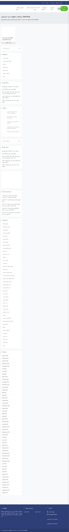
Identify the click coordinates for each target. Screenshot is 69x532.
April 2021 (4, 395)
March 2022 (4, 377)
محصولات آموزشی (44, 8)
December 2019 (5, 427)
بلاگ (43, 3)
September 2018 (6, 461)
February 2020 (5, 421)
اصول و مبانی (5, 260)
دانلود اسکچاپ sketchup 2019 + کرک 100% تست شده (10, 209)
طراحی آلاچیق (5, 306)
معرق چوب (5, 333)
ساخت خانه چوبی (37, 8)
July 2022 (4, 369)
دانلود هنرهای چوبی (7, 284)
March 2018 (4, 474)
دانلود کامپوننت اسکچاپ (7, 272)
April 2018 (4, 472)
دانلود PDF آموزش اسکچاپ (8, 266)
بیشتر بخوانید (8, 43)
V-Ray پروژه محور (6, 227)
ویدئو (4, 76)
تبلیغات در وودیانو (59, 3)
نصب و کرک (5, 339)
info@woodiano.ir (53, 514)
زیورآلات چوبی (5, 300)
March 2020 (4, 419)
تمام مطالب (26, 512)
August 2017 (5, 493)
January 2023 (5, 361)
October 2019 (5, 429)
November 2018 (5, 456)
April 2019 (4, 443)
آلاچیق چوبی (5, 230)
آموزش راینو (5, 236)
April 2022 (4, 374)
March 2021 (4, 398)
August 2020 (5, 408)
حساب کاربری (38, 512)
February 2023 (5, 358)
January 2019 (5, 450)
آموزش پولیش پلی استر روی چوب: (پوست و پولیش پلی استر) (11, 205)
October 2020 (5, 403)
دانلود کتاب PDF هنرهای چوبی (8, 275)
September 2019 (6, 432)
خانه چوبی (5, 263)
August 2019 (5, 435)
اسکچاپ (4, 64)
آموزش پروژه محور (6, 233)
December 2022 (5, 363)
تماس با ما (52, 3)
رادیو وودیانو (5, 70)
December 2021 (5, 382)
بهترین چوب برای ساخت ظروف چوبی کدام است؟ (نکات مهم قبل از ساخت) (11, 92)
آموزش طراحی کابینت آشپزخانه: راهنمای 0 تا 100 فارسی (9, 196)
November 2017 (5, 485)
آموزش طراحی (5, 58)
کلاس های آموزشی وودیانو (8, 321)
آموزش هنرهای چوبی (19, 8)
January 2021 (5, 400)
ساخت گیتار (5, 303)
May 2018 (4, 469)
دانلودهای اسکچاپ (6, 287)
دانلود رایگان (5, 67)
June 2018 (4, 466)
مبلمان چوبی (5, 324)
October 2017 (5, 487)
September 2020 (6, 406)
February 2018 (5, 477)
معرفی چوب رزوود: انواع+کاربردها (9, 89)
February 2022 (5, 379)
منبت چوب (5, 336)
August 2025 (5, 356)
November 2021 (5, 385)
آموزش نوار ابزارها (6, 245)
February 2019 (5, 448)
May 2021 (4, 392)
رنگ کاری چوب (5, 297)
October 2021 (5, 387)
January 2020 (5, 424)
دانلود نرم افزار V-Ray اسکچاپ (8, 278)
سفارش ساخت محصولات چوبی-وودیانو (10, 86)
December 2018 (5, 453)
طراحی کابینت (5, 309)
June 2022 (4, 371)
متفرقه (4, 327)
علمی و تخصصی (6, 312)
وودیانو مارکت (52, 8)
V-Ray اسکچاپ (5, 224)
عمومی (4, 315)
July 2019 (4, 437)
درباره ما (46, 3)
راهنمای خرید (5, 294)
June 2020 (4, 411)
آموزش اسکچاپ (30, 8)
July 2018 (4, 464)
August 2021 (5, 390)
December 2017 (5, 482)
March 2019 (4, 445)
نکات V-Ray (5, 342)
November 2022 (5, 366)
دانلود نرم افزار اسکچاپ (7, 281)
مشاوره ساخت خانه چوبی (52, 519)
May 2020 (4, 414)
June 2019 (4, 440)
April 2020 (4, 416)
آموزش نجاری (5, 242)
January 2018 (5, 479)
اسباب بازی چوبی (6, 254)
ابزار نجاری (5, 251)
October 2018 (5, 458)
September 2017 (6, 490)
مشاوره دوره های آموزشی (52, 523)
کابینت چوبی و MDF (7, 318)
